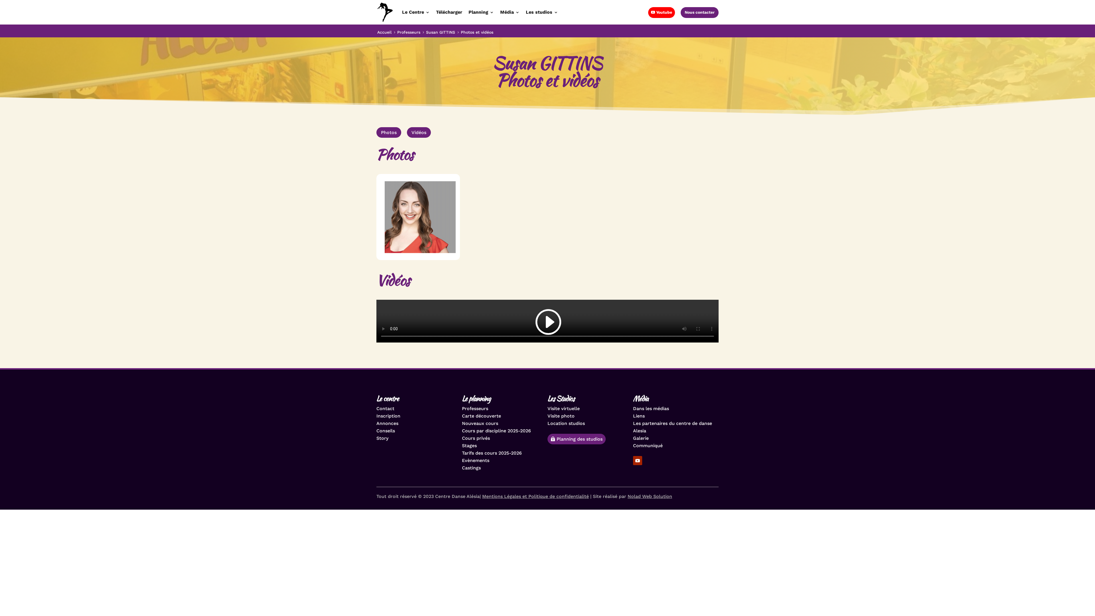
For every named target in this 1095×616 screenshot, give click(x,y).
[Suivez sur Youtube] (637, 460)
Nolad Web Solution (650, 496)
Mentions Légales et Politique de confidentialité (535, 496)
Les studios (539, 12)
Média (507, 12)
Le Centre (413, 12)
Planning (478, 12)
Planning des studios (580, 439)
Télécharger (449, 12)
